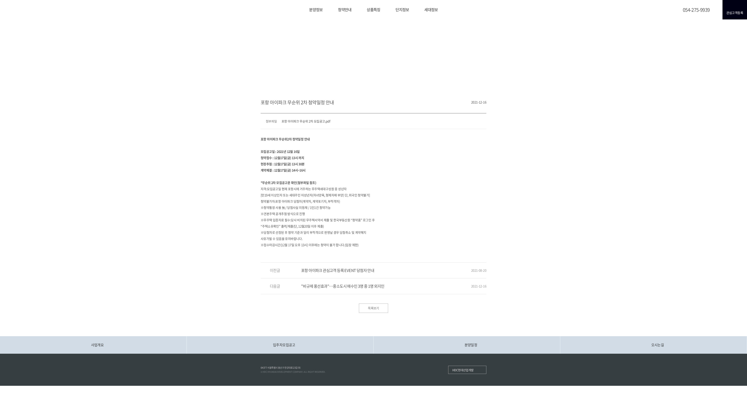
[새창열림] (438, 369)
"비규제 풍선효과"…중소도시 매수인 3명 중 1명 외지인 (342, 286)
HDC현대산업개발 (463, 370)
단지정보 (402, 9)
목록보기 (373, 308)
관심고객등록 (734, 12)
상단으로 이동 (705, 328)
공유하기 (481, 63)
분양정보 (316, 9)
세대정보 (431, 9)
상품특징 (373, 9)
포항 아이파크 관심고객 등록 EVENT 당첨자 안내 (337, 270)
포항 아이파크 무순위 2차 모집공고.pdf (305, 121)
